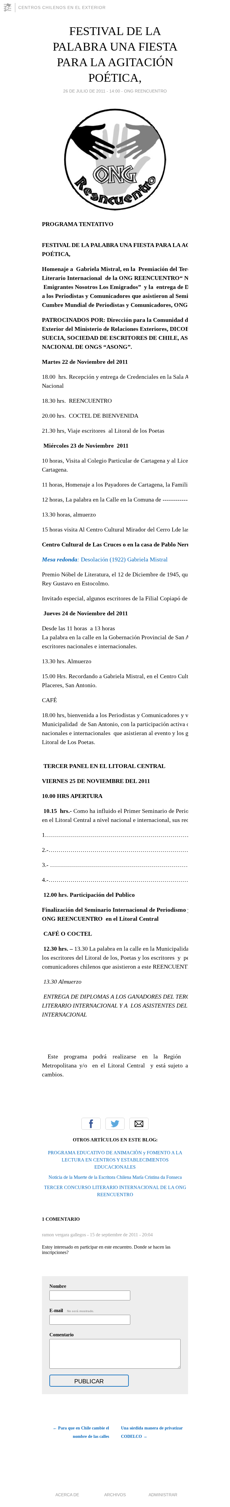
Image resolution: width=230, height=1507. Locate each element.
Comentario (61, 1334)
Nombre (57, 1286)
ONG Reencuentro (145, 91)
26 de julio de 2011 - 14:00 (91, 91)
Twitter (115, 1124)
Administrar (163, 1494)
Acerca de (67, 1494)
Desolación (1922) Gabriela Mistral (105, 559)
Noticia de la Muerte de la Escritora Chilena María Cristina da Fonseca (115, 1177)
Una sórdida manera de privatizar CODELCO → (152, 1432)
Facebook (91, 1124)
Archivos (115, 1494)
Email (139, 1124)
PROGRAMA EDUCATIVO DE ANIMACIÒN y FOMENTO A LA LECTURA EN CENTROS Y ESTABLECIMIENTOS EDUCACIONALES (115, 1160)
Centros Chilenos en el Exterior (62, 7)
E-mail (71, 1310)
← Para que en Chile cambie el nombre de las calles (81, 1432)
